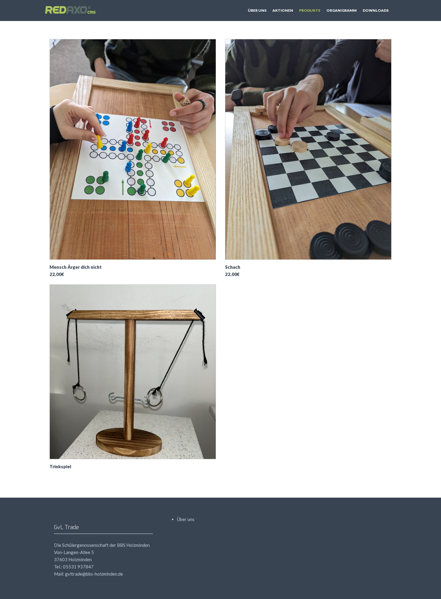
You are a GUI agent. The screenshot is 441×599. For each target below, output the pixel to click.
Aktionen (282, 10)
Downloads (375, 10)
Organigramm (341, 10)
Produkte (309, 10)
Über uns (257, 10)
